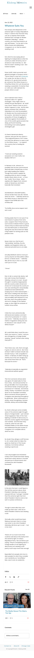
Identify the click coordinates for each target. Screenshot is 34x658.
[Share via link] (18, 577)
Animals (14, 13)
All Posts (5, 13)
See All (27, 589)
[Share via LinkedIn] (14, 577)
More (21, 13)
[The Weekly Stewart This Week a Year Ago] (17, 600)
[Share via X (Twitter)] (10, 577)
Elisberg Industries (17, 2)
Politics (7, 571)
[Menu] (31, 7)
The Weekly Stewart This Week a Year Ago (16, 612)
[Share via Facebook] (5, 577)
